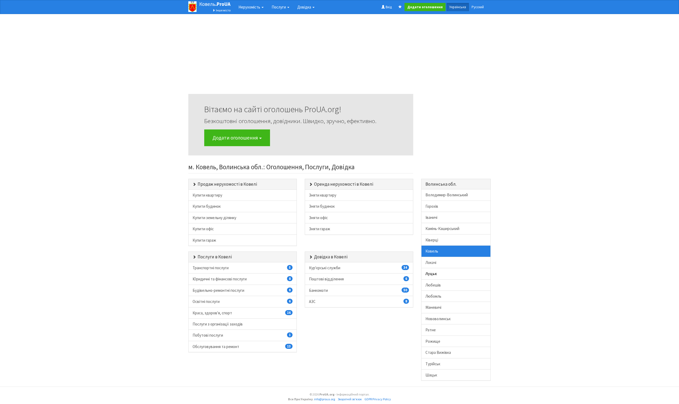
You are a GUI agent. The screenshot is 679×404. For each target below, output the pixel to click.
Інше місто (222, 10)
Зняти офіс (318, 217)
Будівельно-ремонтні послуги (242, 290)
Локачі (430, 262)
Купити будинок (207, 206)
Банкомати (358, 290)
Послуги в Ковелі (215, 257)
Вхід (388, 7)
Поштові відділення (358, 278)
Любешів (433, 285)
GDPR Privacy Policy (377, 399)
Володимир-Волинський (446, 194)
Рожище (432, 341)
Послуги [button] (279, 7)
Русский (478, 7)
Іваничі (431, 217)
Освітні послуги (242, 301)
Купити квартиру (207, 195)
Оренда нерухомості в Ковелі (343, 184)
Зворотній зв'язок (350, 399)
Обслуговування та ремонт (242, 346)
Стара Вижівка (438, 352)
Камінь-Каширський (442, 228)
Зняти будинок (322, 206)
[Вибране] (400, 7)
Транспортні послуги (242, 267)
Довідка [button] (304, 7)
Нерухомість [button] (249, 7)
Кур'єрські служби (358, 267)
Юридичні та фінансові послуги (242, 278)
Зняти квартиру (322, 195)
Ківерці (431, 239)
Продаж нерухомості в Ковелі (227, 184)
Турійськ (432, 363)
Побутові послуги (242, 335)
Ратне (430, 329)
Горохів (431, 206)
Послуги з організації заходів (218, 324)
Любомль (433, 296)
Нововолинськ (438, 318)
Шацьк (431, 374)
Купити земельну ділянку (214, 217)
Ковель (214, 4)
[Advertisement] (300, 57)
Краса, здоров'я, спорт (242, 312)
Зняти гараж (319, 228)
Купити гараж (204, 240)
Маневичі (433, 307)
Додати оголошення (235, 137)
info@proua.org (324, 399)
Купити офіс (203, 228)
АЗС (358, 301)
